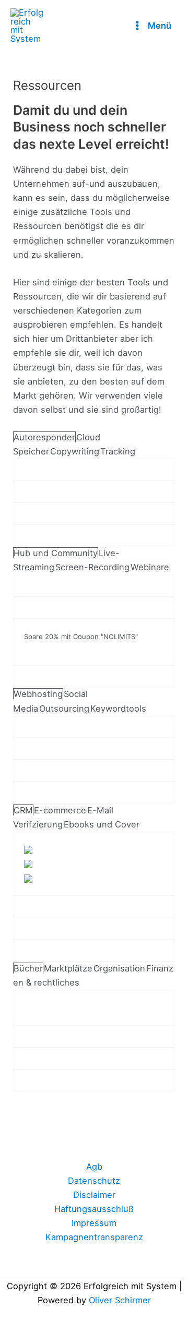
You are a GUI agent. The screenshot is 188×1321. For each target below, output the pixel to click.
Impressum (94, 1223)
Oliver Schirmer (120, 1300)
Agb (94, 1166)
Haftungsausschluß (94, 1209)
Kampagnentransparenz (94, 1237)
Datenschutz (94, 1180)
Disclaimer (94, 1195)
